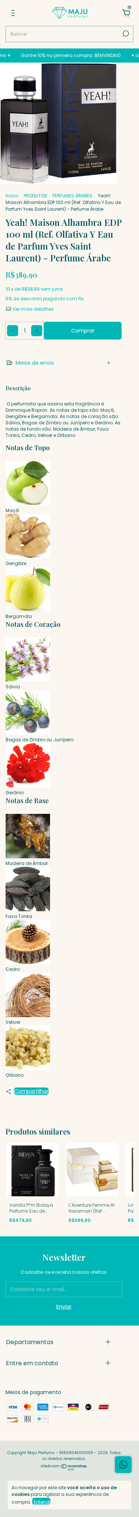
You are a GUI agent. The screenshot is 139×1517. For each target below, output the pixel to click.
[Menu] (13, 13)
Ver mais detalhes (32, 309)
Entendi (42, 1502)
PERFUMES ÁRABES (72, 196)
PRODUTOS (35, 196)
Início (12, 196)
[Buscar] (125, 34)
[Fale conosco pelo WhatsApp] (123, 1464)
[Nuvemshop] (64, 1469)
